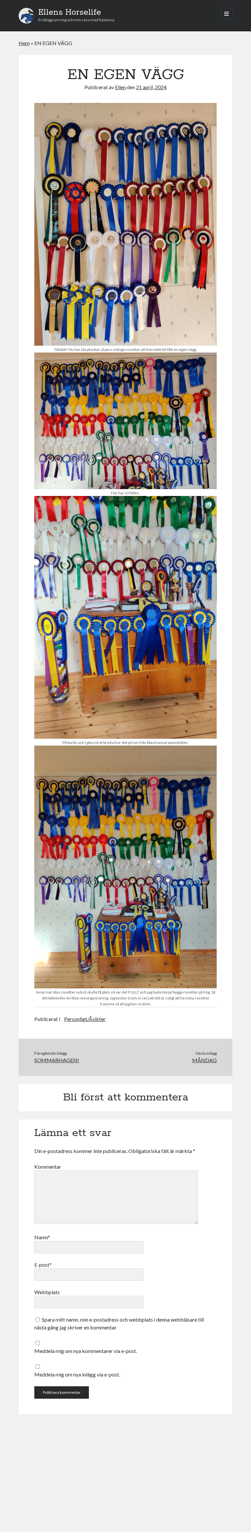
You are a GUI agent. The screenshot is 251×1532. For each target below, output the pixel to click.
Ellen (120, 87)
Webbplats (47, 1292)
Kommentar (47, 1166)
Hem (24, 43)
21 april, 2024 (151, 87)
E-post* (43, 1264)
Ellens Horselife (69, 12)
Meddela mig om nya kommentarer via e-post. (85, 1351)
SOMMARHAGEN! (56, 1060)
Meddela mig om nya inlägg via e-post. (77, 1374)
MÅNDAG (204, 1060)
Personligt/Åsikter (85, 1019)
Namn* (42, 1237)
